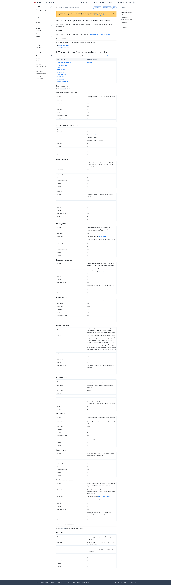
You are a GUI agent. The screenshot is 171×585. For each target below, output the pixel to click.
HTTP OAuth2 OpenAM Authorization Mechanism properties (128, 21)
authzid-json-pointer (62, 65)
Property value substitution (105, 55)
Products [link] (84, 2)
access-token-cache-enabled (64, 62)
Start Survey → (98, 15)
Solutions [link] (112, 2)
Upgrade (38, 33)
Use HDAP (38, 60)
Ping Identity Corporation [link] (48, 582)
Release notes (39, 19)
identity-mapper (61, 69)
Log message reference (41, 76)
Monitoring (38, 52)
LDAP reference (39, 71)
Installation (38, 30)
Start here (38, 17)
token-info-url (60, 79)
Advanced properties (126, 25)
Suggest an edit (98, 7)
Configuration (39, 39)
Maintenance (39, 47)
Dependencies (125, 17)
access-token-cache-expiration (64, 64)
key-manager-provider (62, 71)
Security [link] (78, 582)
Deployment (38, 28)
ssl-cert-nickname (61, 74)
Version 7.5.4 (43, 10)
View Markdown (107, 7)
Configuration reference (41, 66)
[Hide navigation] (51, 7)
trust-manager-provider (62, 81)
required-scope (60, 72)
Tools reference (39, 78)
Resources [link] (120, 2)
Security (37, 41)
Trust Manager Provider (64, 47)
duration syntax (93, 134)
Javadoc (37, 69)
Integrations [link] (93, 2)
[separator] (52, 292)
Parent (123, 14)
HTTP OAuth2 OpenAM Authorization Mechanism (69, 7)
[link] (38, 2)
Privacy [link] (73, 582)
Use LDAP (38, 58)
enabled (59, 67)
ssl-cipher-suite (60, 76)
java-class (89, 62)
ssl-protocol (60, 78)
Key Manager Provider (63, 45)
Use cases (38, 22)
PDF (115, 7)
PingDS (38, 7)
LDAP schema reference (41, 73)
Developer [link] (103, 2)
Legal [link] (68, 582)
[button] (134, 2)
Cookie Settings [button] (85, 582)
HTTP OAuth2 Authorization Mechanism (100, 34)
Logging (37, 49)
